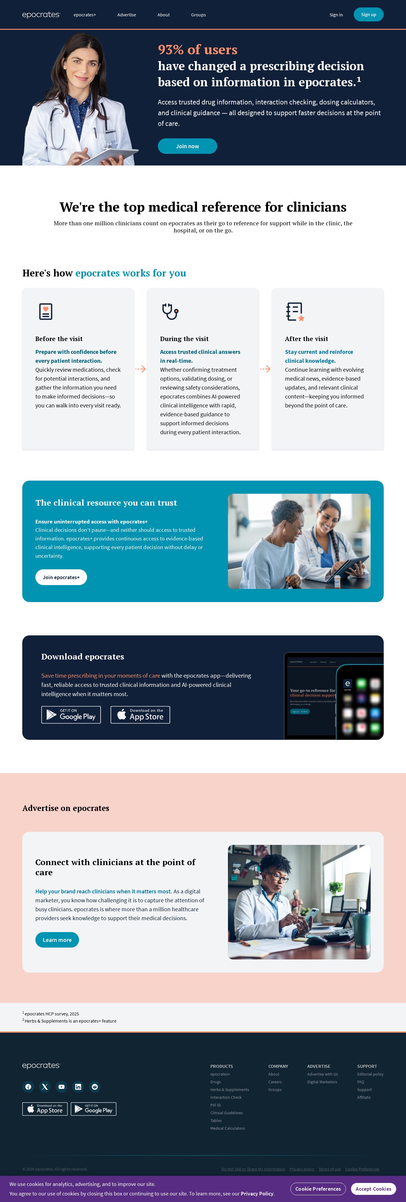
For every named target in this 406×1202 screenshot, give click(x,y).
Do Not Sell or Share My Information (253, 1169)
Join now (187, 146)
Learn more (57, 939)
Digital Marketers (322, 1081)
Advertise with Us (322, 1074)
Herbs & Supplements (229, 1089)
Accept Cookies (373, 1188)
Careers (275, 1081)
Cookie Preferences (362, 1169)
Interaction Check (226, 1097)
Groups (198, 15)
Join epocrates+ (61, 577)
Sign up (368, 14)
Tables (216, 1120)
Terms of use (330, 1169)
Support (364, 1089)
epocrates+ (85, 15)
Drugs (215, 1081)
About (164, 15)
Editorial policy (370, 1074)
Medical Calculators (227, 1128)
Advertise (126, 15)
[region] (203, 1189)
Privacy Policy (257, 1193)
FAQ (360, 1081)
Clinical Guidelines (226, 1112)
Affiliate (364, 1097)
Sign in (336, 15)
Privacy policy (302, 1169)
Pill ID (215, 1105)
